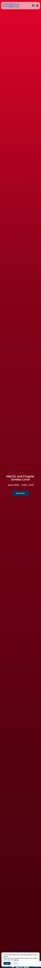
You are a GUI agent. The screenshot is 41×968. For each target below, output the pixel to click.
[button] (33, 5)
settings (16, 960)
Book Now (20, 493)
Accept (7, 963)
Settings (15, 963)
